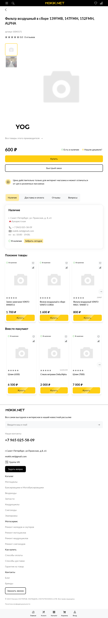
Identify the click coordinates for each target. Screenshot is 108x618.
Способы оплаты (14, 555)
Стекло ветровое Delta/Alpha (53, 374)
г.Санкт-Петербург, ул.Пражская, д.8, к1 (26, 450)
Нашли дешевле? (93, 149)
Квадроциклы (12, 504)
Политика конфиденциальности (17, 604)
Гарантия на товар (14, 566)
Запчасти (9, 498)
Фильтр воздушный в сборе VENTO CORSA (52, 303)
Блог (7, 577)
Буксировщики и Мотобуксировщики (24, 487)
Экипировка (11, 515)
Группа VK (14, 462)
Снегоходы (11, 510)
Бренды (9, 583)
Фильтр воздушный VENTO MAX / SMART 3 (85, 303)
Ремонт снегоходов (15, 543)
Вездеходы (11, 493)
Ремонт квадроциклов (16, 538)
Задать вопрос (15, 469)
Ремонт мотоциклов (15, 532)
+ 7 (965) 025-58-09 (22, 227)
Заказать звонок (15, 590)
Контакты (10, 572)
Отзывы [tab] (56, 197)
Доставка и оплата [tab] (34, 197)
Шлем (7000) (79, 374)
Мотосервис (11, 521)
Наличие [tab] (12, 197)
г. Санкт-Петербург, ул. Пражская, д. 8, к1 (30, 217)
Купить (54, 158)
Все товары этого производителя (22, 138)
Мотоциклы (11, 481)
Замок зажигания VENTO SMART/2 (17, 303)
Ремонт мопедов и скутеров (19, 527)
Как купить (10, 549)
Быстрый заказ (54, 168)
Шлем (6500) (14, 374)
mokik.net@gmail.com (23, 230)
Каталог (9, 476)
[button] (6, 3)
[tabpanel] (54, 227)
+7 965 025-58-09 (20, 440)
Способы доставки (15, 560)
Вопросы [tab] (72, 197)
